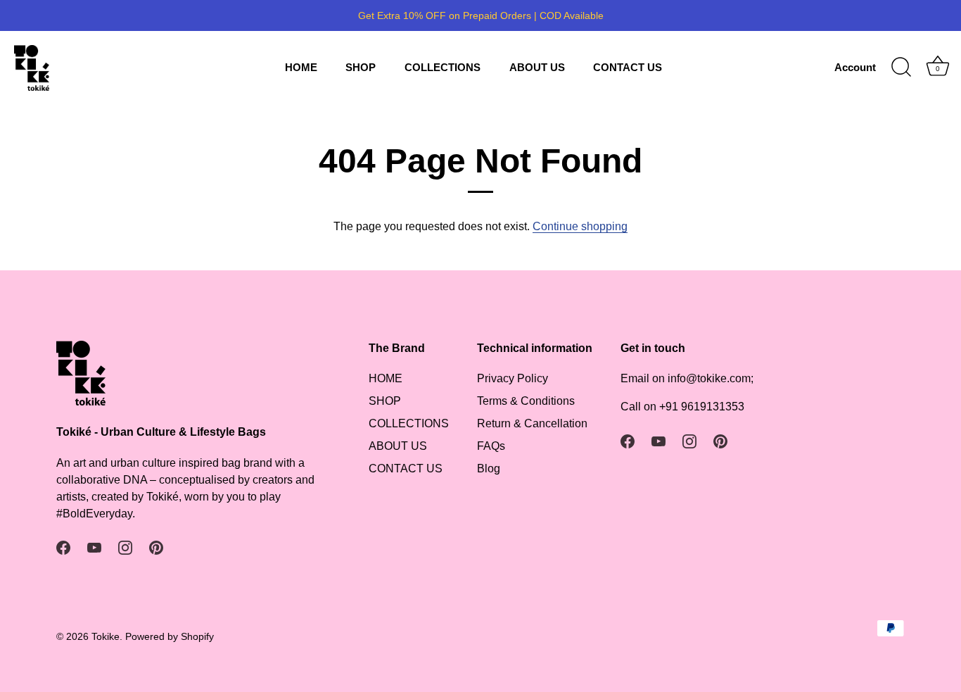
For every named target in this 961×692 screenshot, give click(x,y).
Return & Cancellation (532, 423)
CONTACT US (627, 67)
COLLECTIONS (442, 67)
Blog (488, 468)
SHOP (360, 67)
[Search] (901, 67)
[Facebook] (63, 547)
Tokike (105, 636)
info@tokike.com (709, 378)
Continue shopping (580, 226)
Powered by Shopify (169, 636)
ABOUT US (537, 67)
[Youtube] (94, 547)
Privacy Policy (512, 378)
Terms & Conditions (526, 401)
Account (855, 67)
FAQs (491, 446)
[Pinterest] (156, 547)
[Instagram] (125, 547)
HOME (301, 67)
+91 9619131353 (701, 407)
